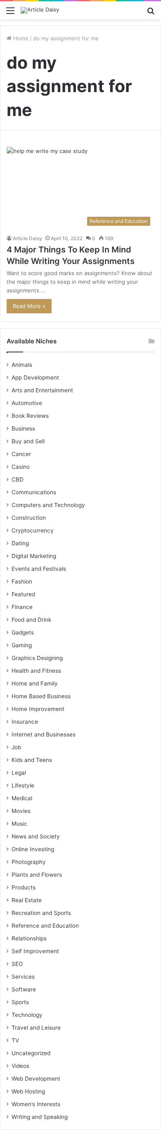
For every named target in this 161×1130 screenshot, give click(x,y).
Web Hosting (28, 1091)
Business (23, 428)
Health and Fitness (36, 670)
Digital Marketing (34, 556)
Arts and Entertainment (42, 390)
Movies (21, 811)
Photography (29, 862)
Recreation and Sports (41, 913)
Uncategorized (31, 1053)
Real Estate (27, 900)
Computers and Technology (48, 505)
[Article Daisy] (40, 10)
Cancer (21, 454)
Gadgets (23, 632)
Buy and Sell (28, 441)
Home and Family (35, 683)
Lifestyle (23, 785)
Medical (22, 798)
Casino (21, 466)
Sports (20, 1002)
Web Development (36, 1078)
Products (24, 887)
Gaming (22, 645)
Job (16, 747)
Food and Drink (31, 619)
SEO (17, 964)
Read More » (29, 306)
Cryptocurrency (33, 530)
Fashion (22, 581)
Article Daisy (27, 238)
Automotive (27, 403)
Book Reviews (30, 415)
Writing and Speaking (40, 1117)
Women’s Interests (36, 1104)
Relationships (29, 938)
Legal (19, 772)
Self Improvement (35, 951)
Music (19, 823)
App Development (35, 377)
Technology (27, 1015)
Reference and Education (45, 925)
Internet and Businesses (44, 734)
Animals (22, 364)
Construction (29, 517)
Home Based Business (41, 696)
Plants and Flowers (37, 874)
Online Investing (33, 849)
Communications (34, 492)
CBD (18, 479)
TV (15, 1040)
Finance (22, 607)
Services (23, 976)
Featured (23, 594)
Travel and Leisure (36, 1027)
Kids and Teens (32, 760)
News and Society (36, 836)
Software (24, 989)
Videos (20, 1066)
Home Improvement (38, 709)
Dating (20, 543)
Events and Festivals (39, 568)
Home (20, 38)
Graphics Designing (37, 658)
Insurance (25, 721)
